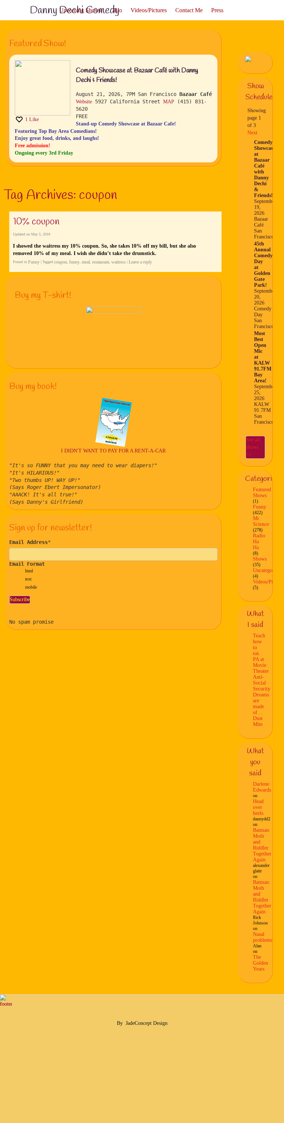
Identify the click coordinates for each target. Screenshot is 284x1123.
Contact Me (189, 10)
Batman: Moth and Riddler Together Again (262, 844)
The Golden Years (260, 963)
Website (84, 101)
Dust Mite (258, 721)
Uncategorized (268, 570)
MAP (168, 101)
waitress (118, 262)
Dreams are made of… (261, 703)
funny (74, 262)
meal (86, 262)
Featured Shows (262, 492)
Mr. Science (261, 521)
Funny (34, 262)
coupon (60, 262)
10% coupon (36, 222)
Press (217, 10)
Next (252, 132)
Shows (260, 559)
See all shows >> (253, 447)
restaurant (100, 262)
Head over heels (258, 807)
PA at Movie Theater (261, 665)
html (29, 570)
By (120, 1023)
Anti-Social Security (261, 683)
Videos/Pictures (149, 10)
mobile (31, 587)
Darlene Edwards (262, 787)
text (28, 579)
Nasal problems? (263, 937)
